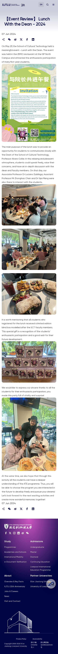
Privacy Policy (21, 639)
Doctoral (34, 557)
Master (33, 552)
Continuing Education (40, 562)
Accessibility (37, 639)
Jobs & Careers (11, 591)
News (6, 596)
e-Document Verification (15, 562)
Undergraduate (37, 547)
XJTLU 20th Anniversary (14, 586)
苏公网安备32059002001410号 (47, 644)
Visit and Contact (12, 601)
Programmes (10, 547)
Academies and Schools (15, 552)
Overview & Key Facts (14, 581)
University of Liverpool (40, 586)
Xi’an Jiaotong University (41, 581)
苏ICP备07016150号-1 (34, 644)
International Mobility (13, 557)
